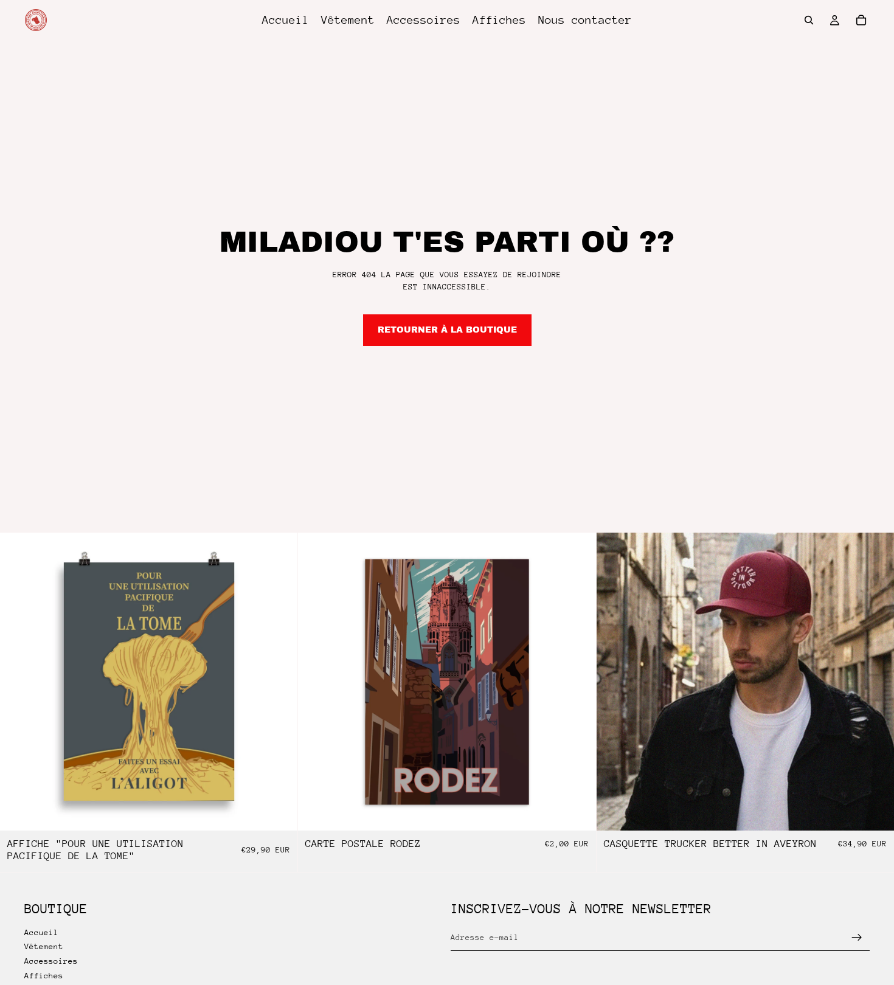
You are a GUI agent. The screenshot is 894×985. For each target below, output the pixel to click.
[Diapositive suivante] (876, 681)
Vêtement (43, 946)
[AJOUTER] (279, 812)
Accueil (41, 932)
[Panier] (861, 20)
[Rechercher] (808, 20)
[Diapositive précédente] (615, 681)
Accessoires (51, 961)
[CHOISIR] (875, 812)
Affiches (43, 975)
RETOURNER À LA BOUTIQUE (447, 329)
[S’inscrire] (857, 937)
